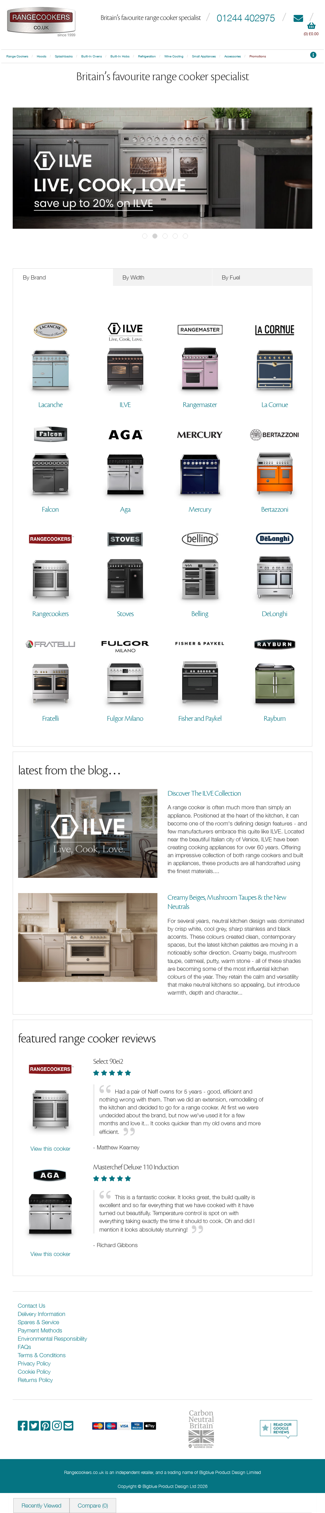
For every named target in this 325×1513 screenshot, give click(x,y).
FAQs (24, 1347)
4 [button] (175, 236)
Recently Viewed (41, 1505)
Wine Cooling (173, 56)
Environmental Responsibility (52, 1338)
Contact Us (31, 1305)
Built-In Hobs (119, 56)
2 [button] (155, 236)
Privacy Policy (34, 1363)
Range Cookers (17, 56)
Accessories (232, 56)
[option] (162, 168)
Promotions (257, 56)
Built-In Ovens (91, 56)
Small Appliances (204, 56)
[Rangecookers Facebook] (23, 1427)
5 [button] (185, 236)
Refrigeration (147, 56)
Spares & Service (38, 1322)
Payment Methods (40, 1330)
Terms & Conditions (42, 1355)
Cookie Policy (34, 1371)
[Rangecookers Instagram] (57, 1427)
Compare (93, 1505)
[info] (313, 56)
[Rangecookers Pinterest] (46, 1427)
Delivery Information (41, 1314)
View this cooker (50, 1148)
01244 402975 (246, 17)
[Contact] (298, 17)
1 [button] (145, 236)
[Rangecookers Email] (68, 1427)
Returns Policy (35, 1380)
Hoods (41, 56)
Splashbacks (64, 56)
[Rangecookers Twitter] (35, 1427)
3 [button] (165, 236)
